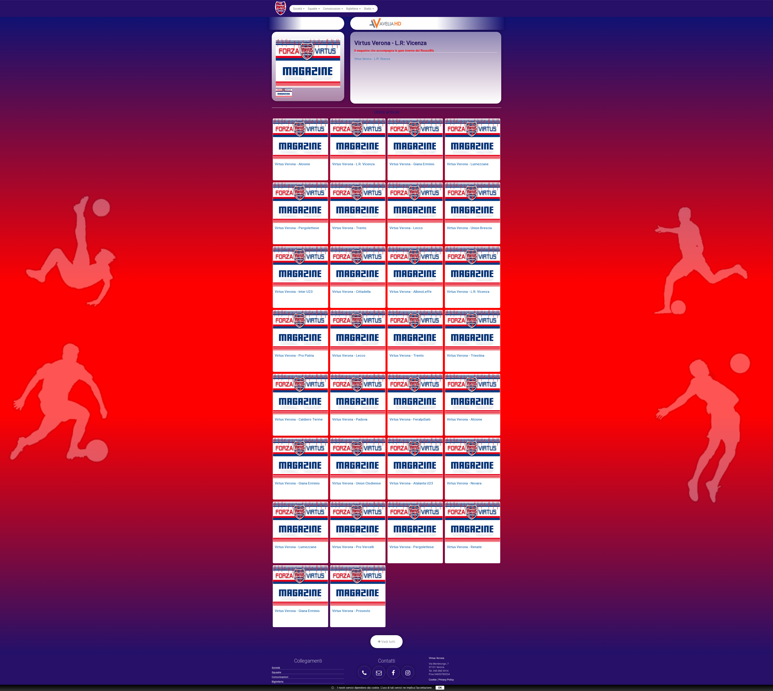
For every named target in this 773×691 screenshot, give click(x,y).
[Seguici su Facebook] (394, 673)
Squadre (313, 8)
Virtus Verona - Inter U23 (294, 292)
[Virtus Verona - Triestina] (472, 330)
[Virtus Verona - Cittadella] (357, 267)
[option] (432, 23)
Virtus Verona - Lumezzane (468, 164)
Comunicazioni (332, 8)
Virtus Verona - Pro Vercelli (353, 547)
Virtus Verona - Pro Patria (294, 355)
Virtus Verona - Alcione (292, 164)
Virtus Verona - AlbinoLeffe (411, 292)
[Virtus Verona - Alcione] (300, 139)
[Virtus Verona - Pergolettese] (300, 203)
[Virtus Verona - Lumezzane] (472, 139)
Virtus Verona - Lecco (406, 228)
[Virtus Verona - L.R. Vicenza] (357, 139)
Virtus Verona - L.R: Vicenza (372, 59)
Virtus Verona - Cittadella (351, 292)
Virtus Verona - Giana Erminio (412, 164)
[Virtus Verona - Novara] (472, 458)
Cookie (433, 679)
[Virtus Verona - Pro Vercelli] (357, 522)
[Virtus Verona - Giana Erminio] (415, 139)
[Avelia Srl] (432, 23)
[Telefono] (365, 673)
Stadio (368, 8)
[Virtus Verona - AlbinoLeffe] (415, 267)
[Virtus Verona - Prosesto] (357, 586)
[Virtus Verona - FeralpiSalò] (415, 394)
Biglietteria (352, 8)
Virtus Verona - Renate (464, 547)
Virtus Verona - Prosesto (351, 611)
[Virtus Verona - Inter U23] (300, 267)
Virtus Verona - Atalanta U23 (411, 483)
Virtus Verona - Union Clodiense (356, 483)
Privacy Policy (446, 679)
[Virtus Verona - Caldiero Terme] (300, 394)
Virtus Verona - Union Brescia (469, 228)
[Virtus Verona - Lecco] (415, 203)
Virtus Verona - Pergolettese (297, 228)
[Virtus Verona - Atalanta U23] (415, 458)
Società (298, 8)
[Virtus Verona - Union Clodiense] (357, 458)
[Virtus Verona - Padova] (357, 394)
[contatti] (379, 673)
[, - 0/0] (284, 92)
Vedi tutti (387, 642)
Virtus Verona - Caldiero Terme (299, 419)
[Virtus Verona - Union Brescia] (472, 203)
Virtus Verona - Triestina (465, 355)
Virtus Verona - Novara (464, 483)
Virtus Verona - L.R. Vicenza (353, 164)
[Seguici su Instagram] (408, 673)
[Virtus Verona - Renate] (472, 522)
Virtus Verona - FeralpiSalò (410, 419)
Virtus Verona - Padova (349, 419)
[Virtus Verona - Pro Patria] (300, 330)
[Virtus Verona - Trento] (357, 203)
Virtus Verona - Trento (349, 228)
